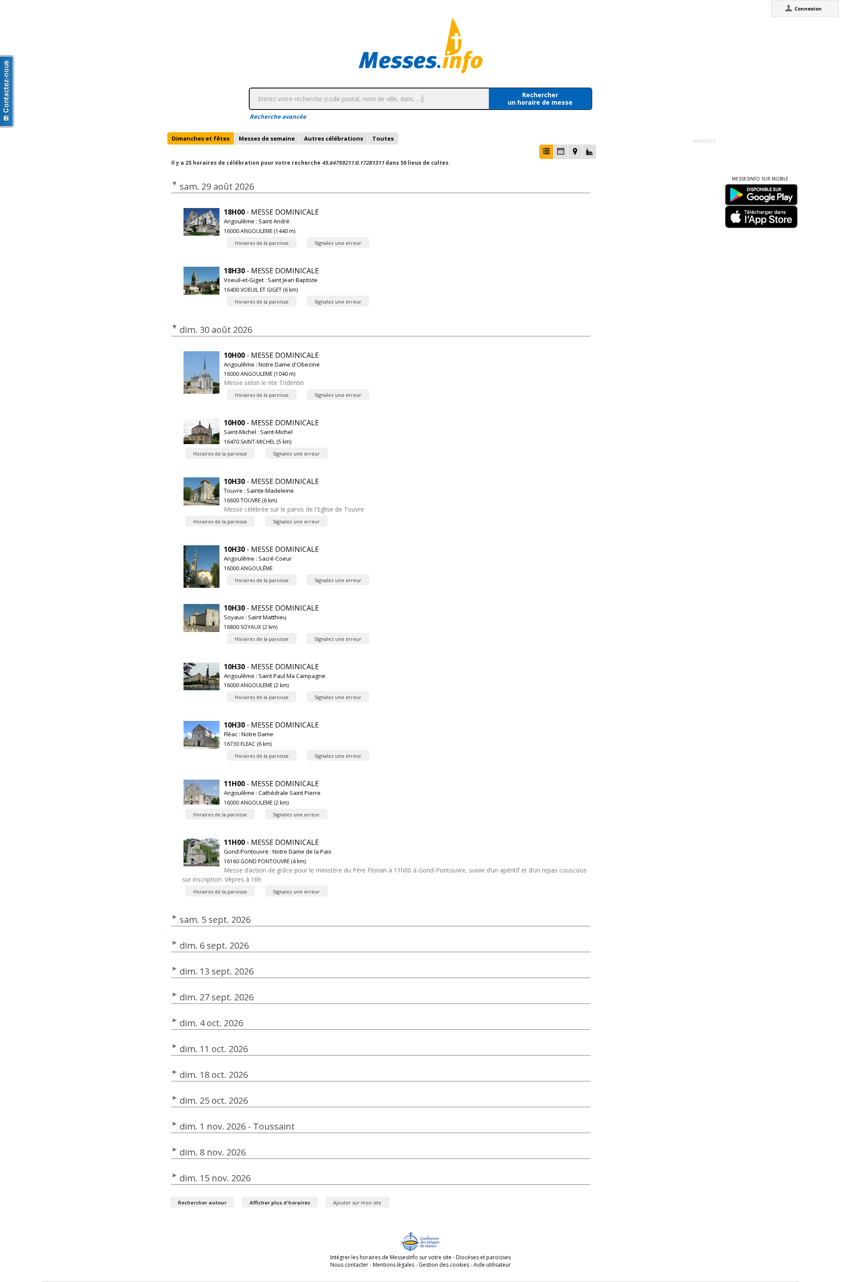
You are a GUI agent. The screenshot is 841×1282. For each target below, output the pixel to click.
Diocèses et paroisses (483, 1257)
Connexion (808, 8)
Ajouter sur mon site (357, 1202)
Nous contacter (349, 1264)
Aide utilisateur (492, 1264)
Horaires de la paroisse (262, 243)
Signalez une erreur (337, 243)
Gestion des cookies (444, 1264)
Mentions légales (393, 1264)
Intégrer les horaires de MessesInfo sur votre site (391, 1257)
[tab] (200, 138)
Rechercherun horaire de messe (540, 98)
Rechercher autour (202, 1202)
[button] (546, 152)
